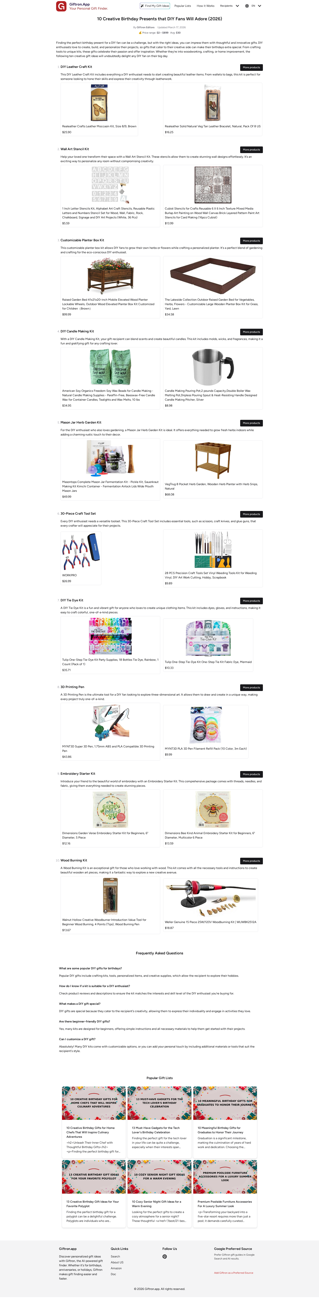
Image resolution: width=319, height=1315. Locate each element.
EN (253, 5)
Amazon (116, 1268)
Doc (113, 1274)
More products (251, 67)
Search (115, 1256)
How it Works (205, 6)
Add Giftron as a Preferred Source (233, 1272)
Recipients (226, 5)
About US (117, 1262)
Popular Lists (182, 6)
